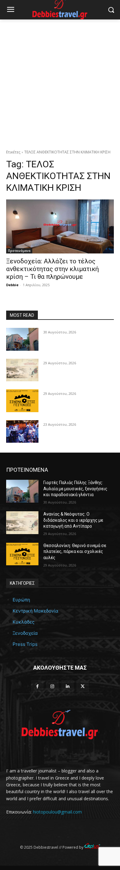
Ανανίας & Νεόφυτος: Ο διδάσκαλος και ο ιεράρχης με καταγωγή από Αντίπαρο (73, 520)
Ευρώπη (21, 600)
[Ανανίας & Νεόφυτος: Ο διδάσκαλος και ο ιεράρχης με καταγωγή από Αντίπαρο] (22, 370)
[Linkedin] (68, 686)
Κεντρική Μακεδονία (35, 611)
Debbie (12, 284)
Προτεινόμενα (19, 251)
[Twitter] (83, 686)
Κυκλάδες (23, 622)
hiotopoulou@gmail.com (57, 812)
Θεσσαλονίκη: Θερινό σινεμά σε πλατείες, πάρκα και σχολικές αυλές (74, 551)
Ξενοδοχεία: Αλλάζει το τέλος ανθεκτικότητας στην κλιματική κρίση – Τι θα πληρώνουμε (52, 268)
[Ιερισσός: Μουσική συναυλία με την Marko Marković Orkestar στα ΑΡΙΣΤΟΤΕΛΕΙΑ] (22, 431)
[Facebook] (37, 686)
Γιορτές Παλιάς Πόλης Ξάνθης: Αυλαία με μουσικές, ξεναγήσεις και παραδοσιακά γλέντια (75, 488)
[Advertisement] (60, 83)
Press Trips (25, 644)
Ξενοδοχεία (25, 633)
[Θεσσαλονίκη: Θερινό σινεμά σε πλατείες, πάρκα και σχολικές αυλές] (22, 400)
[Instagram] (52, 686)
